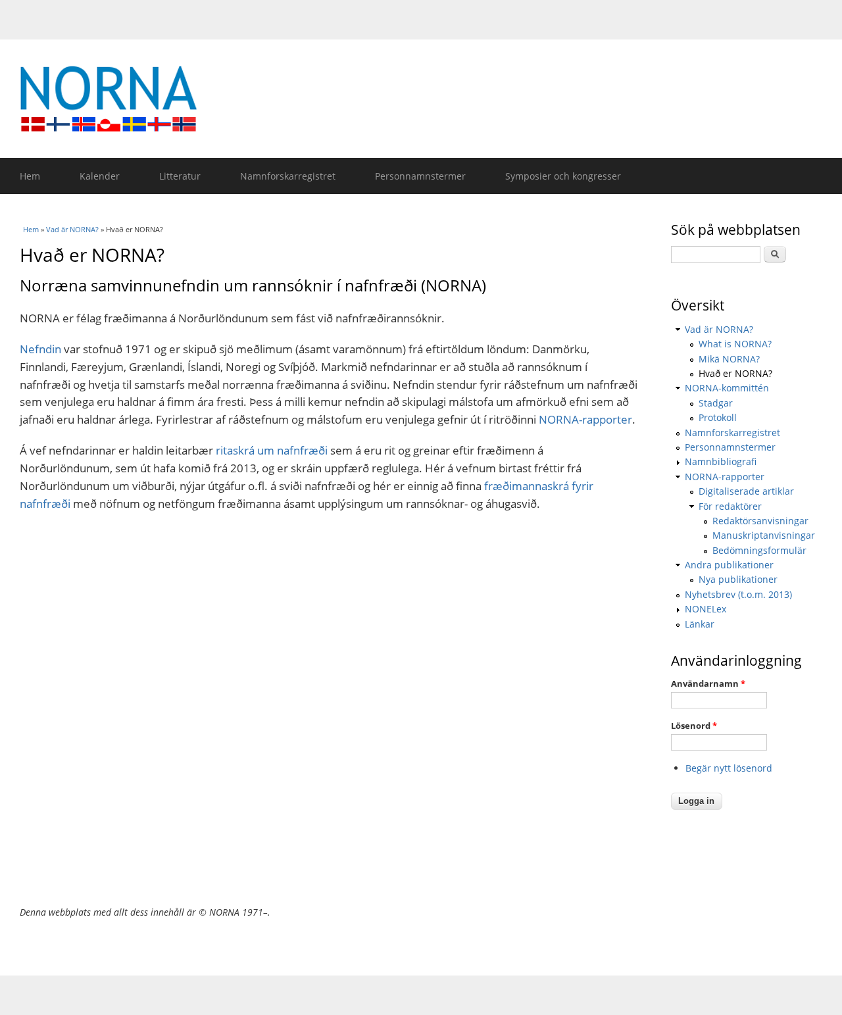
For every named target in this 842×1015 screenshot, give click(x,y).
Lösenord (694, 725)
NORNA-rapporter (585, 419)
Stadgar (716, 403)
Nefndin (40, 349)
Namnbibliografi (720, 461)
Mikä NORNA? (729, 359)
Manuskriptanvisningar (763, 535)
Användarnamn (708, 683)
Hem (30, 176)
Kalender (100, 176)
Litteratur (180, 176)
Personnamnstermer (420, 176)
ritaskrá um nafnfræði (272, 450)
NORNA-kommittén (727, 388)
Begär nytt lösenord (728, 768)
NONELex (705, 609)
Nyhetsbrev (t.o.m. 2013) (738, 594)
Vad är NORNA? (72, 229)
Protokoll (718, 417)
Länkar (699, 624)
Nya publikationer (738, 579)
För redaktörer (730, 506)
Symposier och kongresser (563, 176)
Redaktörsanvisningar (760, 520)
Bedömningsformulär (759, 550)
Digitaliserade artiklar (746, 491)
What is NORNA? (735, 343)
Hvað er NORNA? (735, 373)
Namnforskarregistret (287, 176)
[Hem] (427, 99)
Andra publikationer (729, 564)
